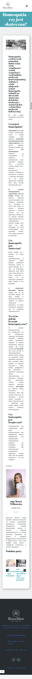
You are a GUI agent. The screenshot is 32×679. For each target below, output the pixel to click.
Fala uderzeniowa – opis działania (12, 572)
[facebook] (14, 660)
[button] (7, 570)
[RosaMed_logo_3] (8, 2)
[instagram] (18, 660)
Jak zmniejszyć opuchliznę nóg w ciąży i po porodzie (21, 574)
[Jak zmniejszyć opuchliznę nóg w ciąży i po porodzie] (21, 560)
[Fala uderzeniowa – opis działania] (11, 560)
